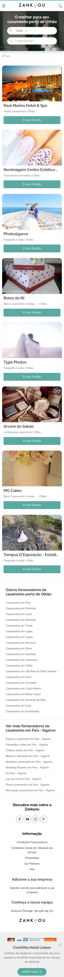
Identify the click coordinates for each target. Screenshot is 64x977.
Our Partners (32, 863)
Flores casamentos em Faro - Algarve (27, 784)
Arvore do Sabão (19, 426)
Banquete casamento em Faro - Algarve (29, 761)
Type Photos (15, 362)
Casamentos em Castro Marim (23, 688)
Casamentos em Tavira (19, 625)
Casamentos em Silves (19, 648)
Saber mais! (30, 971)
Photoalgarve (16, 233)
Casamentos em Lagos (19, 631)
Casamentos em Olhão (19, 665)
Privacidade (32, 858)
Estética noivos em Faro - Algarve (25, 750)
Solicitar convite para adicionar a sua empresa (32, 890)
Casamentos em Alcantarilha (22, 711)
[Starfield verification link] (33, 939)
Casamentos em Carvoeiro (21, 682)
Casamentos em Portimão (21, 608)
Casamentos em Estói (18, 705)
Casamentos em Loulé (19, 614)
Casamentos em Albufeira (21, 619)
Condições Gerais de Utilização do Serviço (32, 850)
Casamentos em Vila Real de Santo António (31, 671)
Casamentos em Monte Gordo (23, 694)
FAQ (32, 869)
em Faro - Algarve (16, 773)
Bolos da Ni (14, 298)
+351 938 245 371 (43, 910)
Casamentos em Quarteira (21, 654)
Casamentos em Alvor (18, 677)
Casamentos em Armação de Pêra (26, 700)
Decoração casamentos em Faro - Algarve (30, 790)
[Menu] (3, 6)
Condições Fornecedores (32, 842)
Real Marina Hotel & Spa (25, 105)
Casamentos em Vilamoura (21, 659)
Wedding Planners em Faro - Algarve (27, 767)
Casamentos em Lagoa (19, 637)
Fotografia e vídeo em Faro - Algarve (27, 744)
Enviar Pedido (32, 120)
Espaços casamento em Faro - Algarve (28, 738)
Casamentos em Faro (18, 602)
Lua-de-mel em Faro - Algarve (23, 779)
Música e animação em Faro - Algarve (28, 756)
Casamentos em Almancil (21, 642)
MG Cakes (13, 490)
